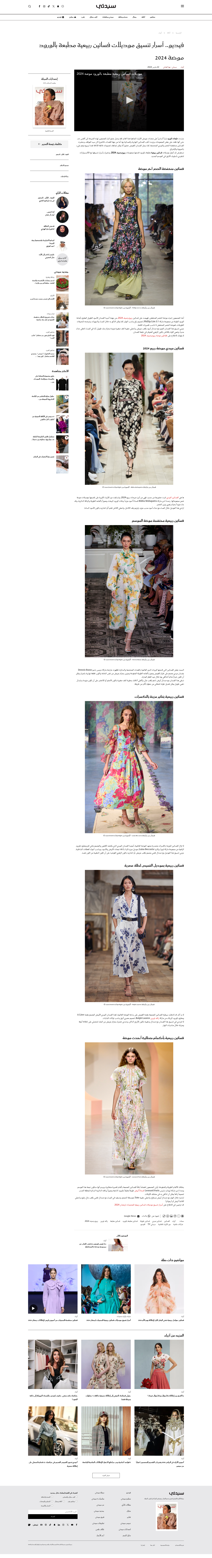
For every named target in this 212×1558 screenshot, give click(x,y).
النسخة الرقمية (49, 131)
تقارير (129, 1517)
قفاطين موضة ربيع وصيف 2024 (154, 336)
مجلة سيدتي (99, 1493)
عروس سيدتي (125, 1523)
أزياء (182, 67)
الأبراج (52, 295)
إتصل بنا (143, 1545)
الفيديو (142, 1224)
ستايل (129, 1511)
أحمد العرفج (50, 246)
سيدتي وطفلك (107, 17)
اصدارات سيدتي (125, 1529)
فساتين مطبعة (115, 1221)
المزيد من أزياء (174, 1335)
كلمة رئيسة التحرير (52, 144)
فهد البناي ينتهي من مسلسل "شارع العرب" (43, 336)
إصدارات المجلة (49, 79)
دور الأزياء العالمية (164, 1224)
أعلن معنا (152, 1545)
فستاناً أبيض (139, 1191)
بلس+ (83, 17)
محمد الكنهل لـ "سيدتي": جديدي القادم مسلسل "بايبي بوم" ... (42, 355)
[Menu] (182, 6)
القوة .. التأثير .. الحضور (62, 154)
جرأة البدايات (65, 176)
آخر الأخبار (100, 1536)
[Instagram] (44, 6)
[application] (129, 100)
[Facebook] (39, 6)
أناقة (143, 17)
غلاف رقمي (100, 1529)
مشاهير (152, 17)
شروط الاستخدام (179, 1545)
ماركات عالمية (178, 1224)
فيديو (59, 17)
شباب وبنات (50, 313)
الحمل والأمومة (45, 1506)
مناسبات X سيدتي (98, 1499)
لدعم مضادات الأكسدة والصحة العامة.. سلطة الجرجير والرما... (43, 282)
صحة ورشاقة (123, 17)
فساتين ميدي (157, 1221)
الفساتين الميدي (172, 498)
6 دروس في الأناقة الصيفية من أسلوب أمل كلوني (43, 418)
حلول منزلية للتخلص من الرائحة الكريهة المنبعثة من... (43, 398)
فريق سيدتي (99, 1517)
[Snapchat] (58, 6)
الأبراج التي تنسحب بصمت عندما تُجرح (42, 299)
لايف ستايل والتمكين (69, 1497)
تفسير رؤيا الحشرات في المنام (43, 456)
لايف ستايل (93, 17)
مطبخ (71, 17)
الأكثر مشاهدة (60, 371)
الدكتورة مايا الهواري (47, 229)
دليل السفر (127, 1536)
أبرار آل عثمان (49, 215)
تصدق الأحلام (64, 165)
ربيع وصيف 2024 (125, 318)
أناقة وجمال (58, 1501)
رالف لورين (155, 1018)
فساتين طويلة (145, 1221)
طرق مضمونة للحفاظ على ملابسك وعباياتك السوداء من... (44, 379)
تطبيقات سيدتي (98, 1523)
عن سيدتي (100, 1505)
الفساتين (167, 1221)
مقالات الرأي (62, 193)
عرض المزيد (106, 1475)
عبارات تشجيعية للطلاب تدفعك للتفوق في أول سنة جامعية (43, 318)
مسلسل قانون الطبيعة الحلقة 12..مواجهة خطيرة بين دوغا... (42, 438)
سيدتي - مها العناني (170, 67)
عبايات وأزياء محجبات (124, 1316)
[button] (129, 100)
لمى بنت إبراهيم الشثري (46, 200)
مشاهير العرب (50, 332)
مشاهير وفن (71, 1501)
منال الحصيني (49, 257)
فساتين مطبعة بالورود (130, 1221)
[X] (53, 6)
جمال (134, 17)
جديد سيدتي (61, 272)
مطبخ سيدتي (126, 1499)
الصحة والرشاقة (45, 1497)
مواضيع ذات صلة (172, 1260)
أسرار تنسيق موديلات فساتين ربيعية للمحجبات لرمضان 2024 (138, 1205)
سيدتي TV (152, 1224)
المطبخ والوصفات (45, 1501)
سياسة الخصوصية (165, 1545)
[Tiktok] (48, 6)
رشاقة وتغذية (50, 277)
